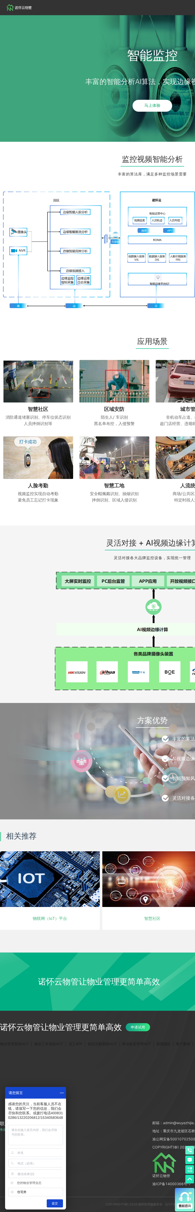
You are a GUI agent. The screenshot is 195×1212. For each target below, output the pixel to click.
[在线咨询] (189, 1160)
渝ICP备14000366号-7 (171, 1184)
